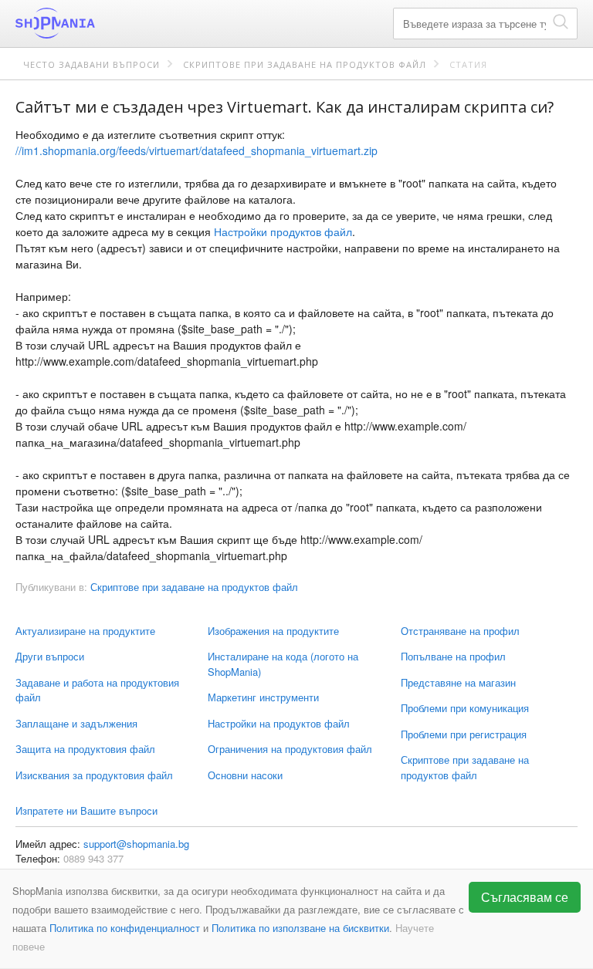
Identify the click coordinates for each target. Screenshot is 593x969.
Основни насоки (245, 775)
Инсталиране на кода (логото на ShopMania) (283, 664)
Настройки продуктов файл (283, 231)
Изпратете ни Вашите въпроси (86, 810)
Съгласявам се (524, 897)
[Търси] (561, 21)
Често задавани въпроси (91, 64)
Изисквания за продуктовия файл (94, 775)
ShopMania (92, 23)
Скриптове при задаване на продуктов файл (304, 64)
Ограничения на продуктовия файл (290, 748)
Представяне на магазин (458, 682)
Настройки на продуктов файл (279, 723)
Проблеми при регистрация (464, 734)
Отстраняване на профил (460, 630)
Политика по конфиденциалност (124, 927)
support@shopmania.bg (136, 843)
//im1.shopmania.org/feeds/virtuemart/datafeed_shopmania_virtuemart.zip (196, 150)
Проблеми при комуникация (465, 708)
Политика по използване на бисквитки (300, 927)
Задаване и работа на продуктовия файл (97, 690)
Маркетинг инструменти (263, 697)
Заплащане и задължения (76, 723)
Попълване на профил (453, 656)
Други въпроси (49, 656)
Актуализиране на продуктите (85, 630)
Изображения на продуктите (273, 630)
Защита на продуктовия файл (85, 748)
